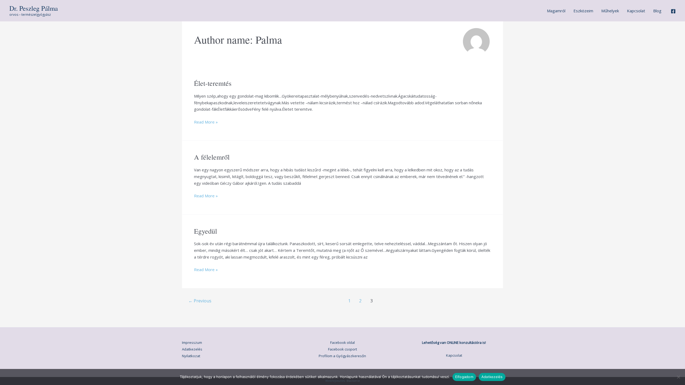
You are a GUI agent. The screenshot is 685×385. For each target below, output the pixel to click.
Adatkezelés (192, 349)
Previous (199, 301)
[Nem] (678, 377)
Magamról (556, 10)
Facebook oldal (342, 342)
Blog (657, 10)
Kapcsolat (636, 10)
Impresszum (192, 342)
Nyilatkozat (191, 355)
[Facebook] (673, 11)
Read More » (206, 122)
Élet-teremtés (212, 83)
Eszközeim (583, 10)
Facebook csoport (342, 349)
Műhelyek (610, 10)
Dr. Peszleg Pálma (33, 8)
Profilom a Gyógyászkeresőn (342, 355)
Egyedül (205, 231)
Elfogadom (464, 377)
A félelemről (212, 156)
